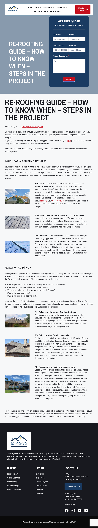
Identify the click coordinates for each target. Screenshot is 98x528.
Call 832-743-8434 (73, 486)
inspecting (43, 200)
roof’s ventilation (58, 200)
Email (72, 34)
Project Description (61, 56)
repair (69, 140)
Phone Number (58, 45)
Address (73, 45)
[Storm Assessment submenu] (53, 7)
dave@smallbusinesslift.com (32, 126)
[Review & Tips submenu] (47, 11)
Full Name (57, 34)
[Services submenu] (66, 7)
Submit (69, 79)
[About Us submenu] (60, 11)
